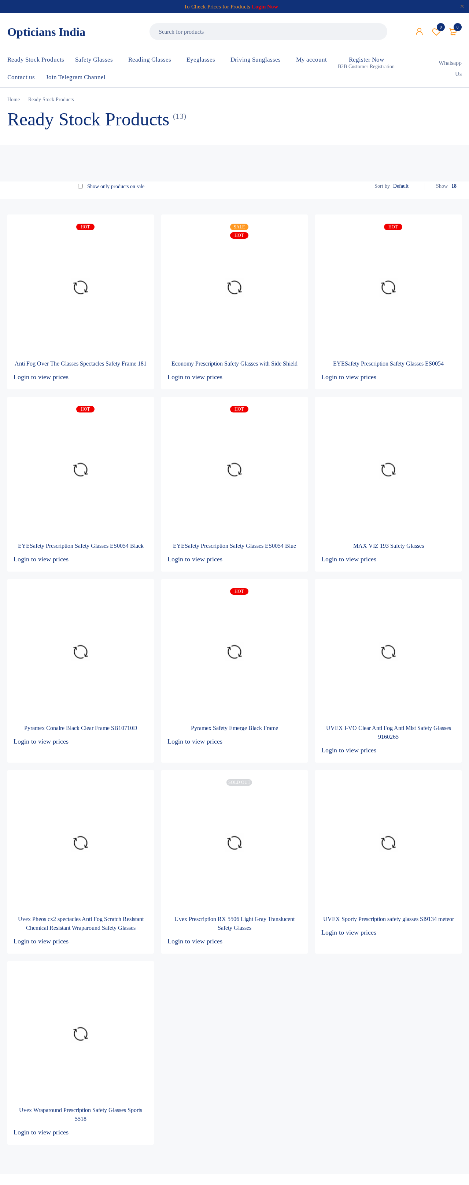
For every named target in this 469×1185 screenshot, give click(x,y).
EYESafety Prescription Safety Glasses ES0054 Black (81, 546)
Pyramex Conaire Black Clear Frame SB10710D (80, 728)
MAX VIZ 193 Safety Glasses (388, 546)
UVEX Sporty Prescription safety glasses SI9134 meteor (388, 919)
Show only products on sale (115, 186)
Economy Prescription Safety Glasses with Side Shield (234, 363)
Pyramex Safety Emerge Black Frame (234, 728)
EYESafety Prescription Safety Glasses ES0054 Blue (234, 546)
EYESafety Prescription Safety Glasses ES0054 (388, 363)
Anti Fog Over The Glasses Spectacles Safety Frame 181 (81, 363)
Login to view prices (41, 377)
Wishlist (441, 27)
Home (13, 99)
